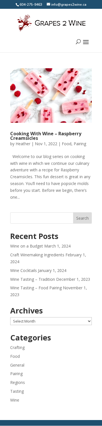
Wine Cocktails (23, 270)
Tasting (17, 391)
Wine (14, 400)
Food (66, 143)
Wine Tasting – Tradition (32, 279)
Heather (23, 143)
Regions (17, 382)
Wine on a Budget (26, 246)
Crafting (17, 347)
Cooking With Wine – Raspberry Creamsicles (45, 135)
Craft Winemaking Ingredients (37, 254)
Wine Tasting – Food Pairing (36, 287)
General (17, 365)
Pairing (80, 143)
